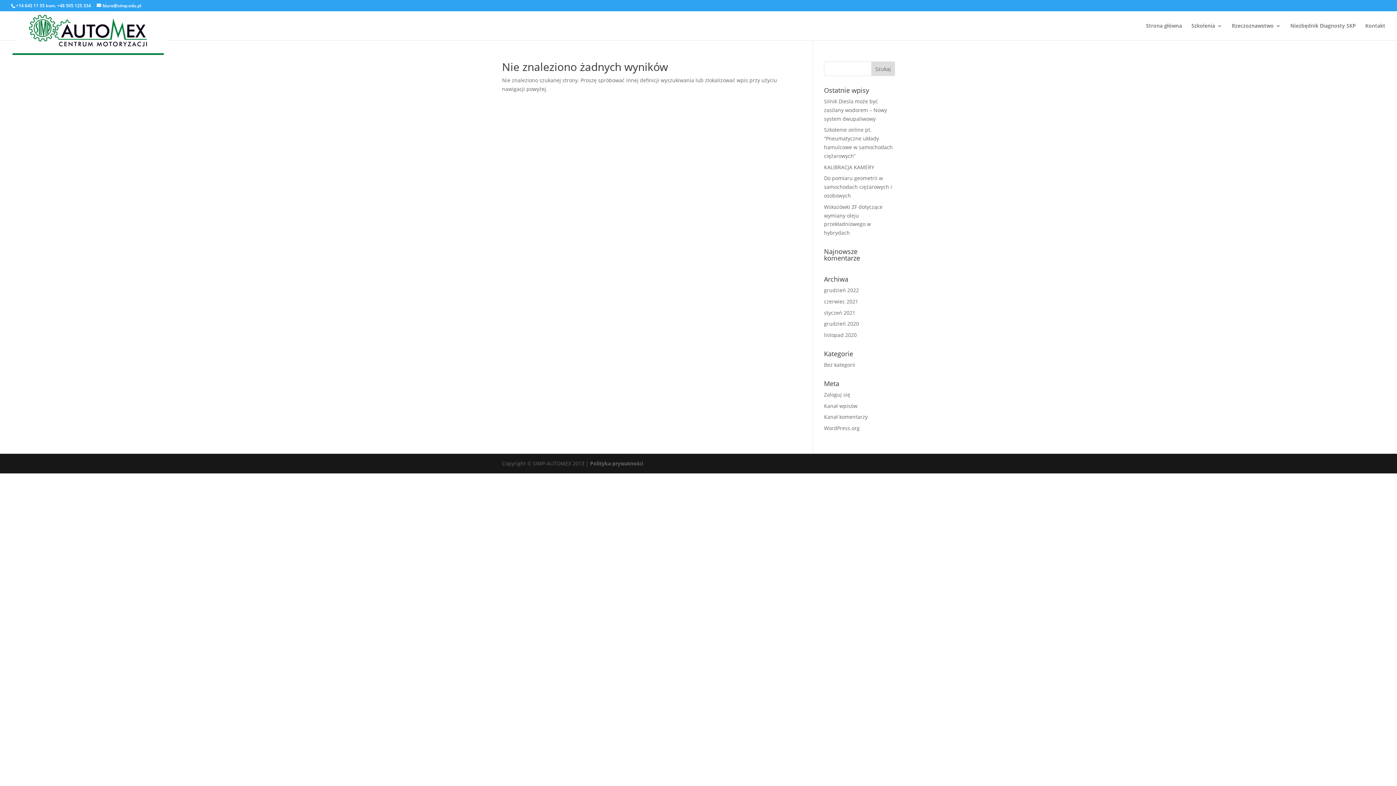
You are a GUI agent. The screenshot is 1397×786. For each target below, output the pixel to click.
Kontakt (1375, 26)
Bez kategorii (839, 364)
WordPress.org (842, 428)
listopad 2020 (840, 335)
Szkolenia (1203, 26)
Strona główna (1164, 26)
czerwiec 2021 (841, 301)
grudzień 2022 (841, 290)
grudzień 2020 (841, 323)
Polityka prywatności (616, 463)
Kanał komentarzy (846, 416)
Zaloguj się (837, 394)
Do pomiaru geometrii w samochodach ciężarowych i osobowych (858, 187)
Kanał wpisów (840, 405)
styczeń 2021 (839, 312)
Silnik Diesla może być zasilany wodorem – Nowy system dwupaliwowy (855, 110)
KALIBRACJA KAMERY (849, 167)
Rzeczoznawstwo (1253, 26)
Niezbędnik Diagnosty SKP (1323, 26)
